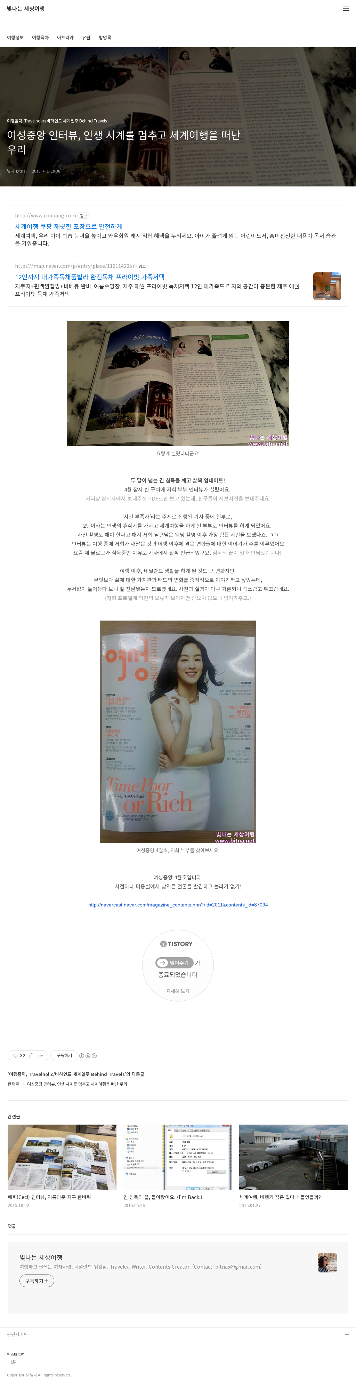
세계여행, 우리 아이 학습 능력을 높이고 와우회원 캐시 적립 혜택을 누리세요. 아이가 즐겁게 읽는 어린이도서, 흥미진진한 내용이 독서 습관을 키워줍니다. (175, 239)
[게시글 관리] (40, 1056)
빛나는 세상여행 (26, 9)
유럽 (86, 37)
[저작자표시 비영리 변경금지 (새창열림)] (87, 1056)
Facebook (17, 1346)
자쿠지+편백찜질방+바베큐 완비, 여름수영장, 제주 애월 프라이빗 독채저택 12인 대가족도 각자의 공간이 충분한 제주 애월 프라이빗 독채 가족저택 (157, 289)
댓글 (12, 1226)
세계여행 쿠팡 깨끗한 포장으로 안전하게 (68, 226)
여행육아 (40, 37)
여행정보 (15, 37)
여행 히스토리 (20, 1379)
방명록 (105, 37)
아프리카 (65, 37)
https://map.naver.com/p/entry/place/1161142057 (75, 266)
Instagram (17, 1368)
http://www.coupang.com (45, 215)
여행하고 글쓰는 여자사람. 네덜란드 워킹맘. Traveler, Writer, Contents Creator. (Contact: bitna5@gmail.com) (140, 1266)
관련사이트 (17, 1334)
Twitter (14, 1357)
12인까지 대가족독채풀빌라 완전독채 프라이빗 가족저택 (90, 276)
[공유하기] (31, 1056)
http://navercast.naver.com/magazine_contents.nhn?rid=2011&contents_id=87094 (178, 905)
